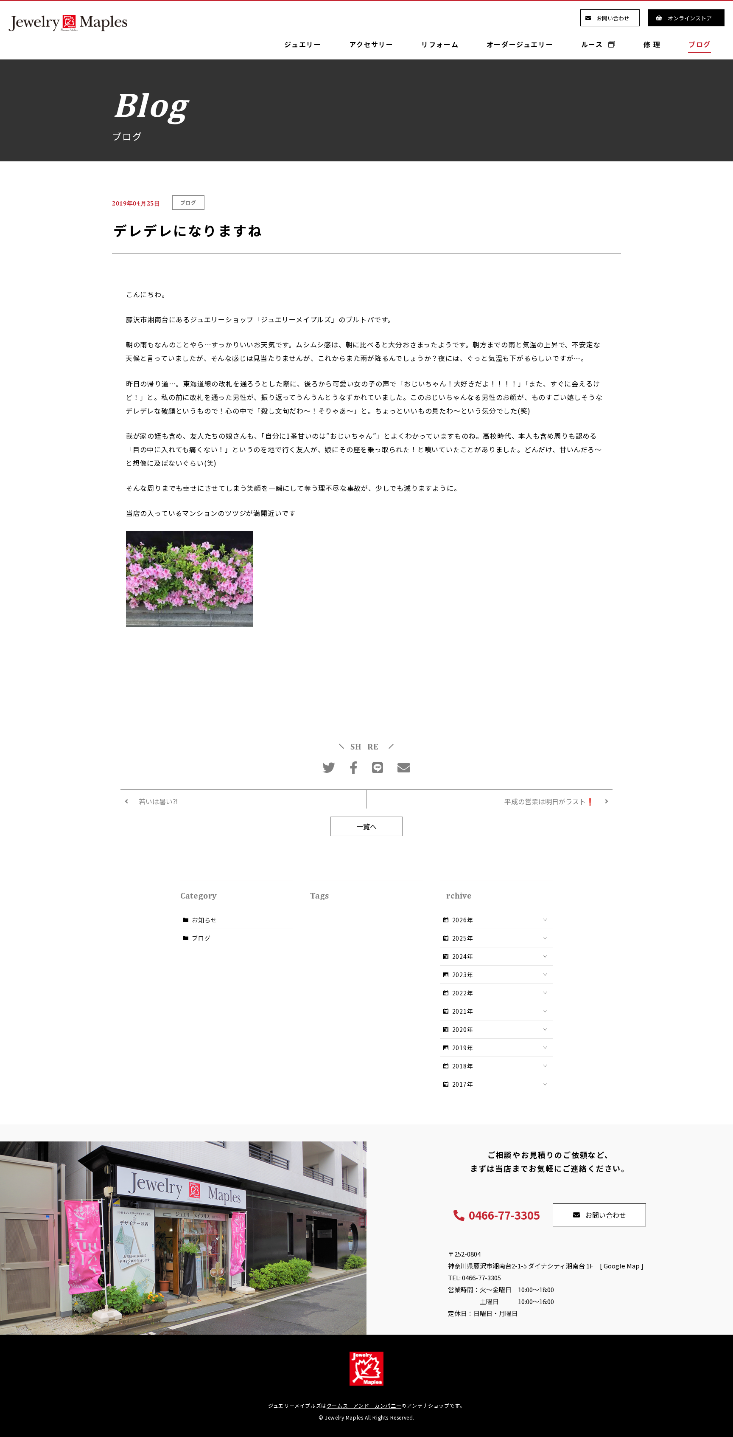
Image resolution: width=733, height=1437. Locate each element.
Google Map (621, 1265)
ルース (593, 44)
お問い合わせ (612, 18)
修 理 (652, 44)
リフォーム (440, 44)
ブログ (699, 44)
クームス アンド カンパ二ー (364, 1405)
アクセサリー (371, 44)
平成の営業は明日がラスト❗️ (549, 801)
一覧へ (366, 826)
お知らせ (204, 920)
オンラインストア (690, 18)
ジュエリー (302, 44)
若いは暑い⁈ (158, 801)
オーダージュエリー (520, 44)
